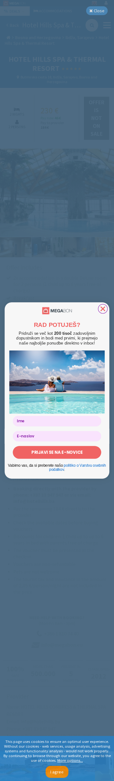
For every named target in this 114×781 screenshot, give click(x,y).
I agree (57, 772)
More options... (70, 760)
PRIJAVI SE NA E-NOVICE (57, 452)
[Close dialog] (102, 308)
